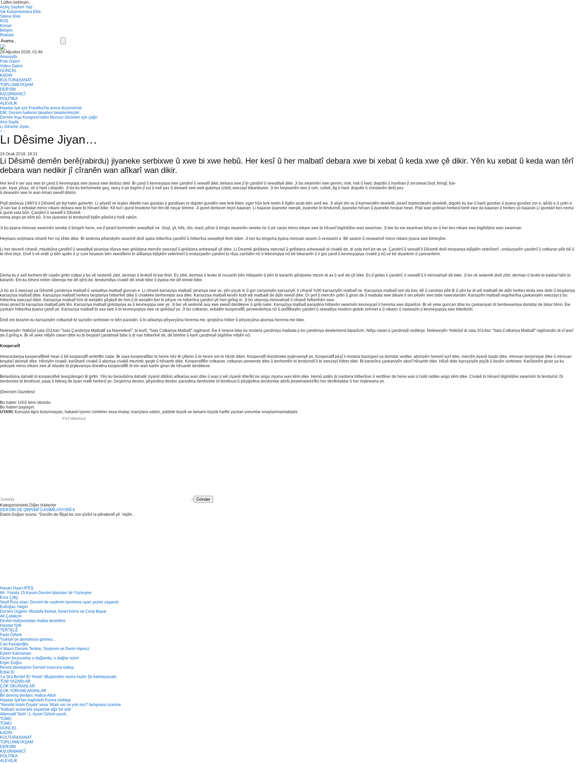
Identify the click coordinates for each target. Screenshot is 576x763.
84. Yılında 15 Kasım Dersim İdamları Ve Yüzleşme (46, 592)
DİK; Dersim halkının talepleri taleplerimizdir (39, 112)
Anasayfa (8, 56)
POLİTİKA (9, 98)
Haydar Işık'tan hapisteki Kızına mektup (35, 700)
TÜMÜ (6, 718)
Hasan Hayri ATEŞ (16, 588)
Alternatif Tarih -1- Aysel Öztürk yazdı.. (34, 714)
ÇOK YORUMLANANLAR (23, 690)
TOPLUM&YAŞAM (16, 84)
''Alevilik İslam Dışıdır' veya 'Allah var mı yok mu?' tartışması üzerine (60, 704)
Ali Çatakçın (11, 616)
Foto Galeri (10, 61)
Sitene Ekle (10, 16)
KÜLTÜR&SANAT (16, 80)
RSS (4, 21)
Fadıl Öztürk (11, 634)
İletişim (6, 30)
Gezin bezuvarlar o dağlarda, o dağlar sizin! (39, 658)
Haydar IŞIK (11, 625)
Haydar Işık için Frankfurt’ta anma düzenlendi (41, 108)
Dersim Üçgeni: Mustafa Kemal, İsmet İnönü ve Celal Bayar (53, 611)
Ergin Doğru (11, 662)
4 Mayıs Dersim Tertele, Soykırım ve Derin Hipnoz (44, 648)
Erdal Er (7, 672)
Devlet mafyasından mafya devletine (33, 620)
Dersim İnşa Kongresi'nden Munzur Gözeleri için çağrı (48, 117)
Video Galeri (11, 66)
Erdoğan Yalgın (14, 606)
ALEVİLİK (8, 103)
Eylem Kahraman (15, 653)
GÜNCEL (8, 70)
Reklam (7, 35)
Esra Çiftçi (9, 597)
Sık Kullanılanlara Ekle (20, 11)
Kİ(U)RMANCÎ (12, 94)
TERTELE (9, 630)
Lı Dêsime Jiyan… (16, 126)
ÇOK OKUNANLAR (17, 686)
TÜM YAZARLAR (15, 681)
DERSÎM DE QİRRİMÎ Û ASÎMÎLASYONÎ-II (37, 509)
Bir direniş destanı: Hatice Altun (28, 695)
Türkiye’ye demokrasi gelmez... (28, 639)
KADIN (6, 75)
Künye (6, 25)
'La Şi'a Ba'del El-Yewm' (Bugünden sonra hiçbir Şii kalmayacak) (58, 676)
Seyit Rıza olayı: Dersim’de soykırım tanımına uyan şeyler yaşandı (59, 602)
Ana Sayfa (9, 122)
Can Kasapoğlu (14, 644)
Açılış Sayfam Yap (16, 7)
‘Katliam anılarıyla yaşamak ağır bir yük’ (36, 709)
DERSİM (8, 89)
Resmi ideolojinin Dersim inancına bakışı (37, 667)
